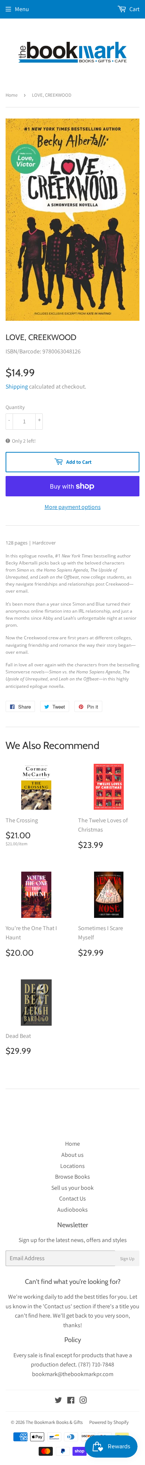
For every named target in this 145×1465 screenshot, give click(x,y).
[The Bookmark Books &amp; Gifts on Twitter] (58, 1401)
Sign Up (127, 1258)
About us (72, 1155)
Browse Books (72, 1177)
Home (11, 95)
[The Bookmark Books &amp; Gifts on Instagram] (83, 1401)
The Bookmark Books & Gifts (54, 1422)
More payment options (73, 507)
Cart (133, 9)
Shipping (17, 386)
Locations (72, 1166)
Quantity (15, 407)
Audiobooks (72, 1209)
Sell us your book (72, 1188)
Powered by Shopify (109, 1422)
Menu (22, 9)
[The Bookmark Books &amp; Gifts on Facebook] (71, 1401)
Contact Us (72, 1198)
